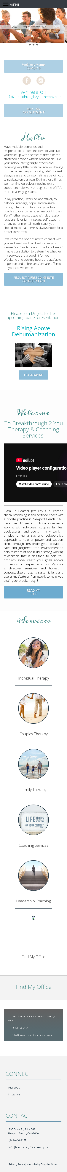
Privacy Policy (17, 1164)
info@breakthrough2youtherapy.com (33, 96)
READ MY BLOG (33, 592)
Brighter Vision (49, 1164)
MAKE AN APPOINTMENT (33, 110)
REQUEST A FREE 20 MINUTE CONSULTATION (33, 279)
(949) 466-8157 (31, 92)
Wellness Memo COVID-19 (33, 66)
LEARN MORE (33, 375)
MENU (15, 5)
